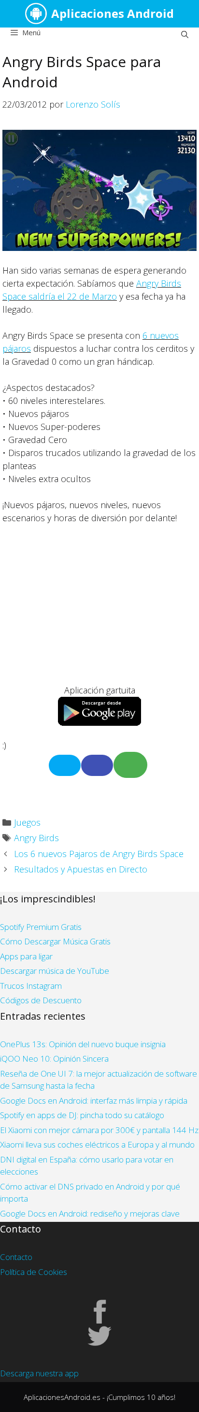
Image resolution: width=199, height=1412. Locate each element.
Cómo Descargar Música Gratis (55, 941)
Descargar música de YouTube (54, 970)
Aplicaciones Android (112, 13)
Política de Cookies (33, 1271)
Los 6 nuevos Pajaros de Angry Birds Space (99, 853)
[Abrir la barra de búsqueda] (185, 34)
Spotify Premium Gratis (41, 926)
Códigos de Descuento (41, 1000)
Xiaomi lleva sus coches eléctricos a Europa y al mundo (97, 1144)
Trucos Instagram (31, 985)
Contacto (16, 1256)
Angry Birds (36, 838)
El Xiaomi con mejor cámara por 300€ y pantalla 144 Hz (99, 1129)
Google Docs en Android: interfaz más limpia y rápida (93, 1100)
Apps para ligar (26, 956)
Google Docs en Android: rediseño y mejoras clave (90, 1213)
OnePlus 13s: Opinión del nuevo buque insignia (83, 1044)
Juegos (27, 822)
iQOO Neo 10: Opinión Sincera (54, 1058)
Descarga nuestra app (39, 1373)
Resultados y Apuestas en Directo (80, 869)
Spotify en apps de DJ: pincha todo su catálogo (82, 1115)
